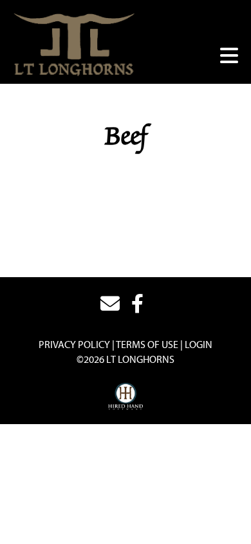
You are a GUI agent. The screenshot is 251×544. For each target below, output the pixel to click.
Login (198, 344)
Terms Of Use (147, 344)
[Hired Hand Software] (126, 397)
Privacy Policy (74, 344)
